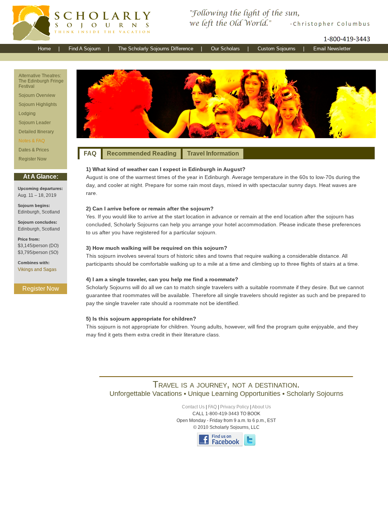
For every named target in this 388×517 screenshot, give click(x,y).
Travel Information (213, 153)
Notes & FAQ (32, 140)
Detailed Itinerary (36, 131)
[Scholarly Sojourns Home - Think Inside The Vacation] (99, 42)
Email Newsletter (331, 48)
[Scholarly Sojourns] (219, 444)
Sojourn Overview (37, 95)
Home (44, 48)
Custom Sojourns (277, 48)
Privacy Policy (234, 407)
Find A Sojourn (84, 48)
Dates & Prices (34, 150)
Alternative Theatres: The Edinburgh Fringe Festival (41, 81)
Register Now (33, 159)
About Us (261, 407)
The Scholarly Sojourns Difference (155, 48)
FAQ (90, 153)
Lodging (27, 113)
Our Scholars (225, 48)
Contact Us (193, 407)
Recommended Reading (142, 153)
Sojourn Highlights (38, 104)
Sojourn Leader (35, 122)
